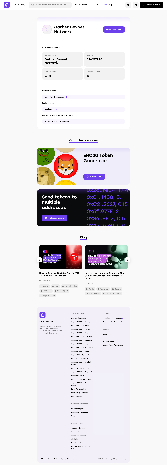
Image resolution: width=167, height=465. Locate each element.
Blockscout (49, 109)
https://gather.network (55, 97)
